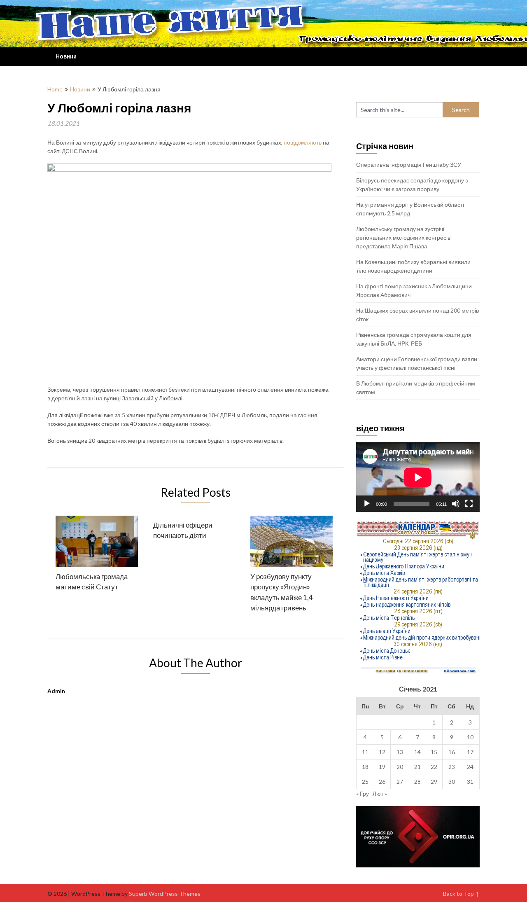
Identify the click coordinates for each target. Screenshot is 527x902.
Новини (66, 56)
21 (417, 766)
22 (434, 766)
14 (417, 751)
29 (434, 781)
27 (399, 781)
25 (365, 781)
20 (399, 766)
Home (55, 89)
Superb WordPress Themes (165, 893)
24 (470, 766)
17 (470, 751)
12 (382, 751)
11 (365, 751)
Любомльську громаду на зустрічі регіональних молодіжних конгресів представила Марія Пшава (403, 237)
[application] (418, 477)
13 (399, 751)
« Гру (362, 793)
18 (365, 766)
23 (451, 766)
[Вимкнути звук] (456, 504)
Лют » (380, 793)
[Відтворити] (367, 504)
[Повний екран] (469, 504)
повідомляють (303, 142)
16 (451, 751)
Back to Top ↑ (461, 893)
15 (434, 751)
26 (382, 781)
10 (470, 737)
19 (382, 766)
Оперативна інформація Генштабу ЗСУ (408, 164)
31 (470, 781)
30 (451, 781)
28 (417, 781)
